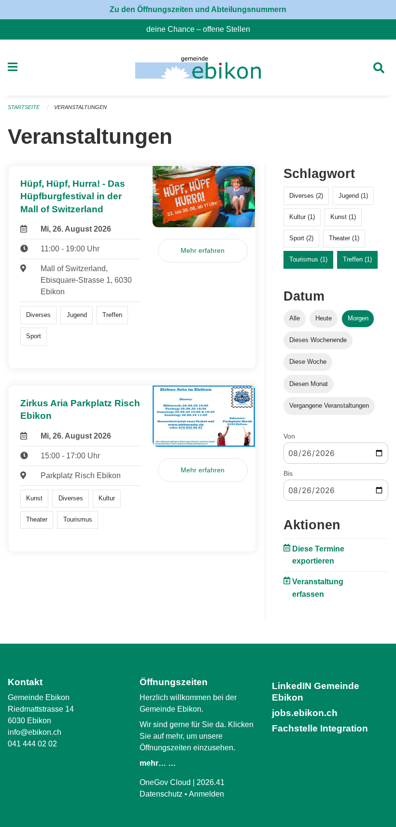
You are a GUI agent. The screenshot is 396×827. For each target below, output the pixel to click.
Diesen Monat (308, 383)
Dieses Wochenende (318, 340)
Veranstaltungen (80, 107)
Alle (294, 318)
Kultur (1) (302, 217)
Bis (288, 473)
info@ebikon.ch (34, 732)
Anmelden (206, 794)
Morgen (358, 318)
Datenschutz (161, 794)
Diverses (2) (306, 195)
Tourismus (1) (308, 259)
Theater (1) (344, 238)
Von (289, 436)
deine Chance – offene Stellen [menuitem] (202, 29)
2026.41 (211, 782)
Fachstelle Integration (320, 728)
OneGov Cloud (165, 782)
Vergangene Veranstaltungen (329, 405)
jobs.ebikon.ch (305, 713)
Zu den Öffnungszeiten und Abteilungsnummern (198, 9)
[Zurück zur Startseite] (197, 67)
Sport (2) (301, 238)
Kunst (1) (343, 217)
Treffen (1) (357, 259)
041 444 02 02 (32, 744)
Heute (323, 318)
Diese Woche (307, 361)
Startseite (24, 107)
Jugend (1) (353, 195)
